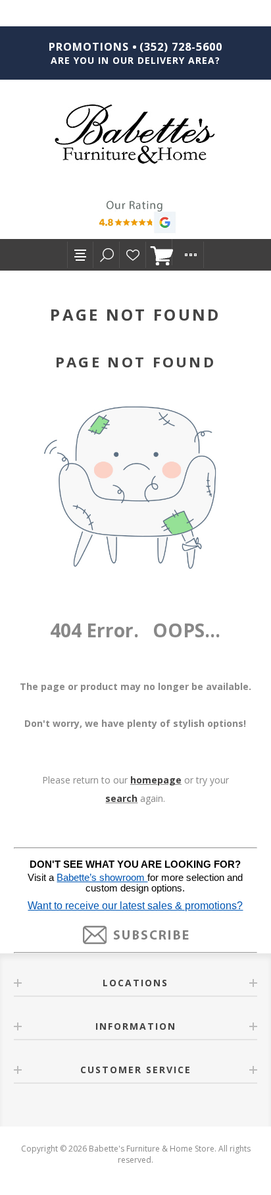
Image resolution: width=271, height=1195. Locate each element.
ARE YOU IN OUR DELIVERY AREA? (135, 60)
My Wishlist (133, 255)
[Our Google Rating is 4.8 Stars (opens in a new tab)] (135, 218)
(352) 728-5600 (180, 47)
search (121, 798)
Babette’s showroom (102, 877)
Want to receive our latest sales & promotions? (135, 905)
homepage (156, 780)
